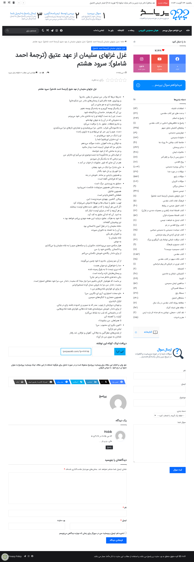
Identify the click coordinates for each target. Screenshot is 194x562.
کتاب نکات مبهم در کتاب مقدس (171, 259)
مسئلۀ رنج (180, 293)
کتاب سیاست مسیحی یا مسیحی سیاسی (167, 230)
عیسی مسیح (178, 191)
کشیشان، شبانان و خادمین (173, 273)
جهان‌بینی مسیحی (176, 133)
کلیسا (181, 278)
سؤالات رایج (179, 176)
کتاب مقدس (179, 254)
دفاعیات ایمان (178, 152)
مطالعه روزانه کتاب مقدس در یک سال (168, 303)
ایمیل (123, 520)
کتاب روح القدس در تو (174, 225)
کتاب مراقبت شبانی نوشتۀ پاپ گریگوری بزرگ (165, 239)
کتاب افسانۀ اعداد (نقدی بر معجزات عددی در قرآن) (163, 210)
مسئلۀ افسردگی (177, 288)
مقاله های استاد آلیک (175, 307)
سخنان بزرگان (178, 186)
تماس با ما (99, 30)
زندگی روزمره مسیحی (175, 167)
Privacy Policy (15, 556)
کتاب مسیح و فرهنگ (175, 244)
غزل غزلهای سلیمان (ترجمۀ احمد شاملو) (103, 41)
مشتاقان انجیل (178, 298)
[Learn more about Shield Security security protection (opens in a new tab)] (5, 557)
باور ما (110, 30)
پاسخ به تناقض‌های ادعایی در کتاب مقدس (166, 123)
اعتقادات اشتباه (178, 108)
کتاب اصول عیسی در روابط (173, 205)
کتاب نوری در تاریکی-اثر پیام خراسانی (168, 264)
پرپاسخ (103, 396)
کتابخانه (121, 30)
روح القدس (179, 162)
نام (125, 507)
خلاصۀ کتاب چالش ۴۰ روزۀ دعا (171, 142)
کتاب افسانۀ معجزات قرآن (173, 215)
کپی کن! (120, 352)
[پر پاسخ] (164, 14)
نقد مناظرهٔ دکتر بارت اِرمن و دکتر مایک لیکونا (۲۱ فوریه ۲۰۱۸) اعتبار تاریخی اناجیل (122, 3)
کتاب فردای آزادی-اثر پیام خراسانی (170, 235)
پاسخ (109, 447)
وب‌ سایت (61, 520)
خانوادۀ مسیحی (177, 137)
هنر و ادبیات (179, 317)
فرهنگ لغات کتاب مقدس (173, 201)
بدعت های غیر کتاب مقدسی (172, 113)
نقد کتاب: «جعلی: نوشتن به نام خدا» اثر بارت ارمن (163, 312)
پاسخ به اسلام (178, 118)
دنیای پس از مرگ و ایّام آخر (172, 157)
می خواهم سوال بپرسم (172, 30)
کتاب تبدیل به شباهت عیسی (172, 220)
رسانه (132, 30)
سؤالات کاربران (178, 181)
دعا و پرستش (178, 147)
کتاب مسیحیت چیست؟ (174, 249)
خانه (188, 30)
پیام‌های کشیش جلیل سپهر (173, 128)
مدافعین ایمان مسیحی (174, 283)
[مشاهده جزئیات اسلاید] (146, 332)
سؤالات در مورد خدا (176, 171)
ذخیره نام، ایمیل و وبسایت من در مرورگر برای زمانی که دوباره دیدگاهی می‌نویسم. (91, 533)
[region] (159, 332)
